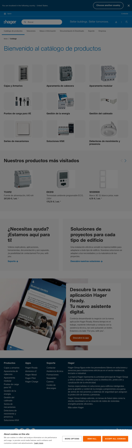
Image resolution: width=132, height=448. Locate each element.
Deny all (92, 439)
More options (72, 439)
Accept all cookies (115, 439)
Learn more (38, 443)
